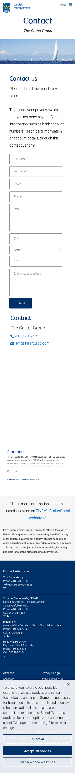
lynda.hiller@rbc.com (32, 343)
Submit (20, 303)
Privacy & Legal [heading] (50, 673)
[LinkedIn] (9, 616)
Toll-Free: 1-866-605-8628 (17, 584)
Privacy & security (50, 679)
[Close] (68, 684)
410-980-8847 (17, 632)
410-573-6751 (19, 649)
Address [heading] (8, 673)
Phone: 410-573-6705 (15, 581)
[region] (37, 726)
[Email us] (5, 588)
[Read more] (12, 471)
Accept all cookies (37, 751)
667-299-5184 (17, 652)
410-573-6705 (26, 336)
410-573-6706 (19, 629)
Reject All (37, 739)
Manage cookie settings (37, 762)
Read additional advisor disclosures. (23, 479)
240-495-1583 (17, 612)
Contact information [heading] (16, 571)
